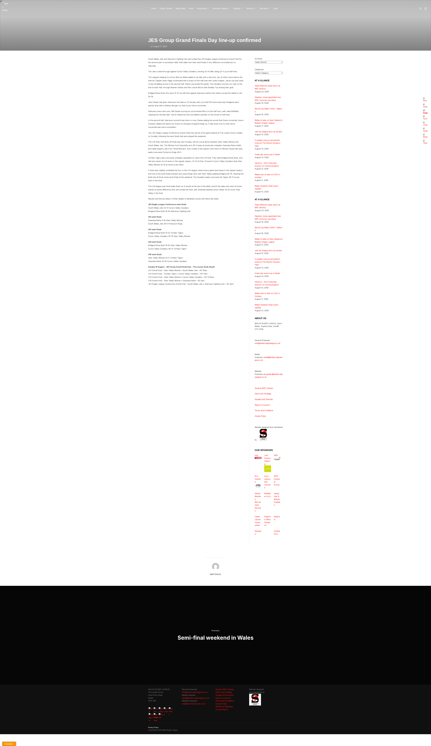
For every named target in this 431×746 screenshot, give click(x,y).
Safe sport (263, 8)
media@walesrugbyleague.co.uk (195, 698)
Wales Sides (181, 8)
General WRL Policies (264, 388)
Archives (258, 59)
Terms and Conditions (264, 410)
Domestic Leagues (220, 8)
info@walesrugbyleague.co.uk (267, 343)
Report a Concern (262, 405)
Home (153, 8)
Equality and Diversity (264, 399)
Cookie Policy (260, 416)
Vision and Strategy (263, 394)
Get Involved (202, 8)
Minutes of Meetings (224, 706)
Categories (259, 69)
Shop (275, 8)
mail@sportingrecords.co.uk (194, 704)
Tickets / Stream (165, 8)
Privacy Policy (153, 727)
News (191, 8)
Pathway (236, 8)
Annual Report (222, 709)
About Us (250, 8)
